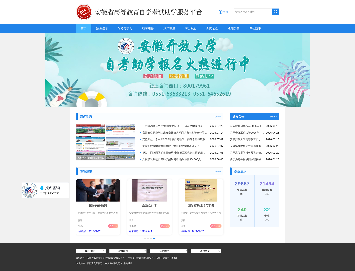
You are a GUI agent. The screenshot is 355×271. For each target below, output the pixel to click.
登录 (225, 11)
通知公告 (234, 28)
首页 (84, 28)
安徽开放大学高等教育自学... (246, 139)
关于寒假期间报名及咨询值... (246, 152)
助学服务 (148, 28)
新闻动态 (212, 28)
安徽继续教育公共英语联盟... (246, 145)
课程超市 (255, 28)
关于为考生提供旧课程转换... (246, 159)
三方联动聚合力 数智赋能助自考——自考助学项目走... (173, 125)
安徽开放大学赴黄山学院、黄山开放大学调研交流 (170, 145)
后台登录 (128, 263)
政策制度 (169, 28)
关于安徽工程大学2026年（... (247, 132)
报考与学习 (125, 28)
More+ (217, 116)
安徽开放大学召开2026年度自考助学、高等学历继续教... (174, 139)
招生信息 (102, 28)
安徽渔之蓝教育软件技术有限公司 (103, 263)
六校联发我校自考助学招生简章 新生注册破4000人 (171, 159)
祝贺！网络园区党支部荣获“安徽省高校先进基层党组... (173, 152)
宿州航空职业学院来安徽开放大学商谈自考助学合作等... (174, 132)
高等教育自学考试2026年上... (247, 125)
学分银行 (191, 28)
